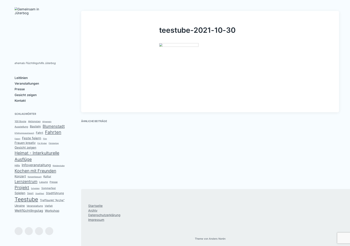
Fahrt (39, 132)
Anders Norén (217, 238)
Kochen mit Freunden (35, 170)
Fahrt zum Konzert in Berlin (108, 174)
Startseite (95, 206)
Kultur (47, 176)
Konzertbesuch (35, 177)
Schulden (35, 188)
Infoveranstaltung (36, 165)
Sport (30, 193)
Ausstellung (21, 126)
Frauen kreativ (25, 143)
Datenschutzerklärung (104, 215)
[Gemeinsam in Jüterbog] (32, 32)
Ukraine (20, 205)
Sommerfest (48, 188)
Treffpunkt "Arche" (52, 200)
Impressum (96, 220)
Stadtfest (39, 193)
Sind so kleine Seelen (235, 136)
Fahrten (53, 132)
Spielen (20, 193)
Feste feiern (31, 138)
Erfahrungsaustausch (24, 133)
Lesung (43, 181)
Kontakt (20, 100)
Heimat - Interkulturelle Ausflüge (37, 156)
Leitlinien (21, 78)
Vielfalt (49, 205)
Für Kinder (42, 143)
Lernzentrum (26, 181)
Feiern (17, 139)
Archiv (92, 210)
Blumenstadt (54, 126)
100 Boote (20, 121)
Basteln (35, 126)
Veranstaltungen (27, 83)
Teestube (26, 199)
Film (45, 139)
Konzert (20, 176)
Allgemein (46, 121)
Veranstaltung (35, 205)
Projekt (22, 187)
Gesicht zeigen (26, 95)
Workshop (52, 211)
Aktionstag (34, 121)
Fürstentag (54, 143)
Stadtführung (55, 193)
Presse (20, 89)
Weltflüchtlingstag (29, 211)
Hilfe (17, 165)
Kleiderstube (59, 165)
